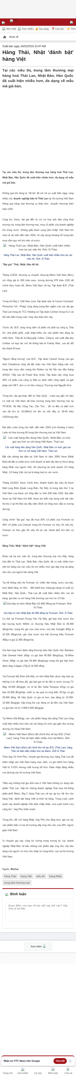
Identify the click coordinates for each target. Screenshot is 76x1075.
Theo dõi (60, 1061)
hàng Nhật (55, 876)
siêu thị (40, 876)
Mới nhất (11, 28)
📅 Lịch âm (58, 28)
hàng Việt (26, 876)
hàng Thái (10, 876)
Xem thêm (36, 946)
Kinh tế (13, 36)
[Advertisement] (38, 127)
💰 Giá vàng (42, 28)
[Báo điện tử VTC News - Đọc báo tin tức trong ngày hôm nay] (22, 22)
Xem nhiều (27, 28)
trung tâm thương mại (17, 882)
